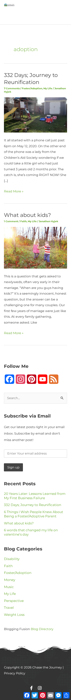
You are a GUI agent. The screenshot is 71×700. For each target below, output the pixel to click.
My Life (47, 88)
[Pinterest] (31, 379)
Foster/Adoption (32, 88)
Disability (12, 559)
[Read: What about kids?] (35, 247)
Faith (23, 221)
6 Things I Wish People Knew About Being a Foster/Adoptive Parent (33, 514)
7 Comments (12, 88)
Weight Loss (14, 615)
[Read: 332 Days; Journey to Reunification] (35, 115)
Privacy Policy (14, 673)
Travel (9, 608)
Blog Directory (42, 629)
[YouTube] (42, 379)
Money (9, 580)
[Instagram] (20, 379)
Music (9, 587)
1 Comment (11, 221)
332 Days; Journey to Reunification (32, 505)
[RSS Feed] (53, 379)
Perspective (14, 601)
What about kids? (27, 215)
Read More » (13, 191)
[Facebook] (9, 379)
